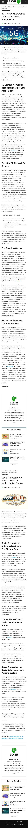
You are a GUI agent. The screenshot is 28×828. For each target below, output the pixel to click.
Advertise (8, 821)
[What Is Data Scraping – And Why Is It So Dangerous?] (5, 436)
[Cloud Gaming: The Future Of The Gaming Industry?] (5, 444)
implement (14, 150)
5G (6, 6)
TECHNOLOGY (7, 10)
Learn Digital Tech (9, 23)
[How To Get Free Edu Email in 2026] (5, 451)
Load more (13, 464)
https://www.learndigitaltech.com (14, 410)
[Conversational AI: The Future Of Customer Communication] (5, 459)
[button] (26, 2)
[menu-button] (3, 2)
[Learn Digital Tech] (3, 23)
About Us (14, 821)
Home (3, 6)
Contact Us (19, 821)
